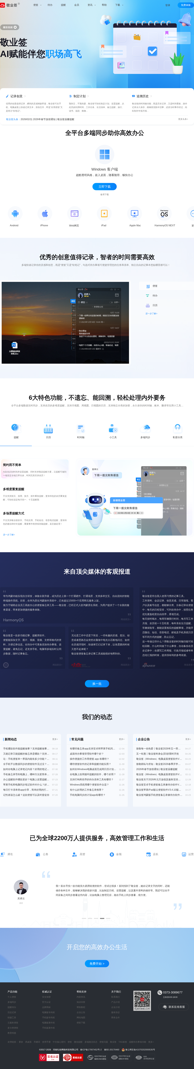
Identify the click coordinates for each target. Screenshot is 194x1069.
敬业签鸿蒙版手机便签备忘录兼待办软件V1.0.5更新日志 (159, 795)
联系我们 (115, 997)
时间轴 (80, 437)
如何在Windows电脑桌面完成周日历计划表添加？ (93, 769)
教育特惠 (12, 1033)
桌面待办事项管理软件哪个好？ (87, 753)
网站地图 (81, 1017)
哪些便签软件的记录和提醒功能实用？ (90, 764)
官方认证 (46, 1002)
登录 (167, 5)
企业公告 (81, 1012)
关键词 (37, 1042)
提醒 (16, 437)
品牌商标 (46, 1007)
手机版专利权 (48, 1017)
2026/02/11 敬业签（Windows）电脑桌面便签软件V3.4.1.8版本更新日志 (59, 119)
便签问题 (103, 1042)
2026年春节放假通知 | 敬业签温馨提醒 (156, 769)
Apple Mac (135, 225)
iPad (103, 225)
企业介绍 (115, 1007)
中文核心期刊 (59, 1042)
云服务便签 (13, 1022)
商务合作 (115, 1017)
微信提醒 (78, 1042)
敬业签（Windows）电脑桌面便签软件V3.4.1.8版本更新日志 (159, 774)
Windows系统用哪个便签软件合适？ (89, 784)
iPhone (44, 225)
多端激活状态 (91, 1042)
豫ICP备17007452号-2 (91, 1049)
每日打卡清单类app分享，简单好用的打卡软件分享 (26, 789)
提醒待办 (12, 1007)
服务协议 (115, 1012)
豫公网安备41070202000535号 (140, 1049)
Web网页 (74, 225)
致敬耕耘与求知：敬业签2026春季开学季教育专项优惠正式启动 (159, 764)
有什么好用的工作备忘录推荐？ (87, 789)
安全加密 (46, 997)
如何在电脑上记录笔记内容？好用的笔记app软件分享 (26, 769)
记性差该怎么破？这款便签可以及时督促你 (26, 795)
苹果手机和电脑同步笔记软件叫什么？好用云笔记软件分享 (26, 784)
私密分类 (177, 437)
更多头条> (183, 119)
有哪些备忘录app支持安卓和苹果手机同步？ (93, 748)
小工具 (113, 437)
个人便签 (12, 997)
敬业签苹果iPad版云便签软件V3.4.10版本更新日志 (159, 789)
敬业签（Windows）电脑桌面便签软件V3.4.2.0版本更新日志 (159, 759)
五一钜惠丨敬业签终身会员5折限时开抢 (157, 753)
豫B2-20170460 (111, 1049)
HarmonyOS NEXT (165, 225)
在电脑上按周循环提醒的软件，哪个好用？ (93, 774)
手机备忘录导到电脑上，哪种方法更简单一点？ (26, 774)
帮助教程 (81, 1007)
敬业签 (113, 1042)
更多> (55, 739)
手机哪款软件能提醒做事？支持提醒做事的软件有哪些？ (26, 748)
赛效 (21, 1042)
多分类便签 (13, 1028)
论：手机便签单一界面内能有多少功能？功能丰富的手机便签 (26, 759)
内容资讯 (81, 997)
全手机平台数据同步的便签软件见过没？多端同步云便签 (26, 764)
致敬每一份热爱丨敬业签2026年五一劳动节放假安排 (159, 748)
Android (14, 225)
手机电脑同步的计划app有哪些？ (87, 795)
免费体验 (186, 5)
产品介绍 (115, 1002)
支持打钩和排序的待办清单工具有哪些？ (92, 779)
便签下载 (81, 1022)
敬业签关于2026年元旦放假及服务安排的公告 (159, 779)
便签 (70, 1042)
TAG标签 (123, 1042)
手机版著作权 (48, 1028)
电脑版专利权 (48, 1012)
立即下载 (105, 186)
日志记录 (12, 1012)
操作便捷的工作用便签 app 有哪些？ (89, 759)
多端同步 (145, 437)
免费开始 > (97, 963)
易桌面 (28, 1042)
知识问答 (81, 1002)
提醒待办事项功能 (137, 1042)
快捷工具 (12, 1017)
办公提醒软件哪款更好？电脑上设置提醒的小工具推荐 (26, 779)
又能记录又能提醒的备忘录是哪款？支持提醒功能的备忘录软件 (26, 753)
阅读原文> (125, 619)
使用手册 (46, 1042)
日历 (48, 437)
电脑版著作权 (48, 1022)
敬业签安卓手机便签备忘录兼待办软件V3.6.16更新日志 (159, 784)
